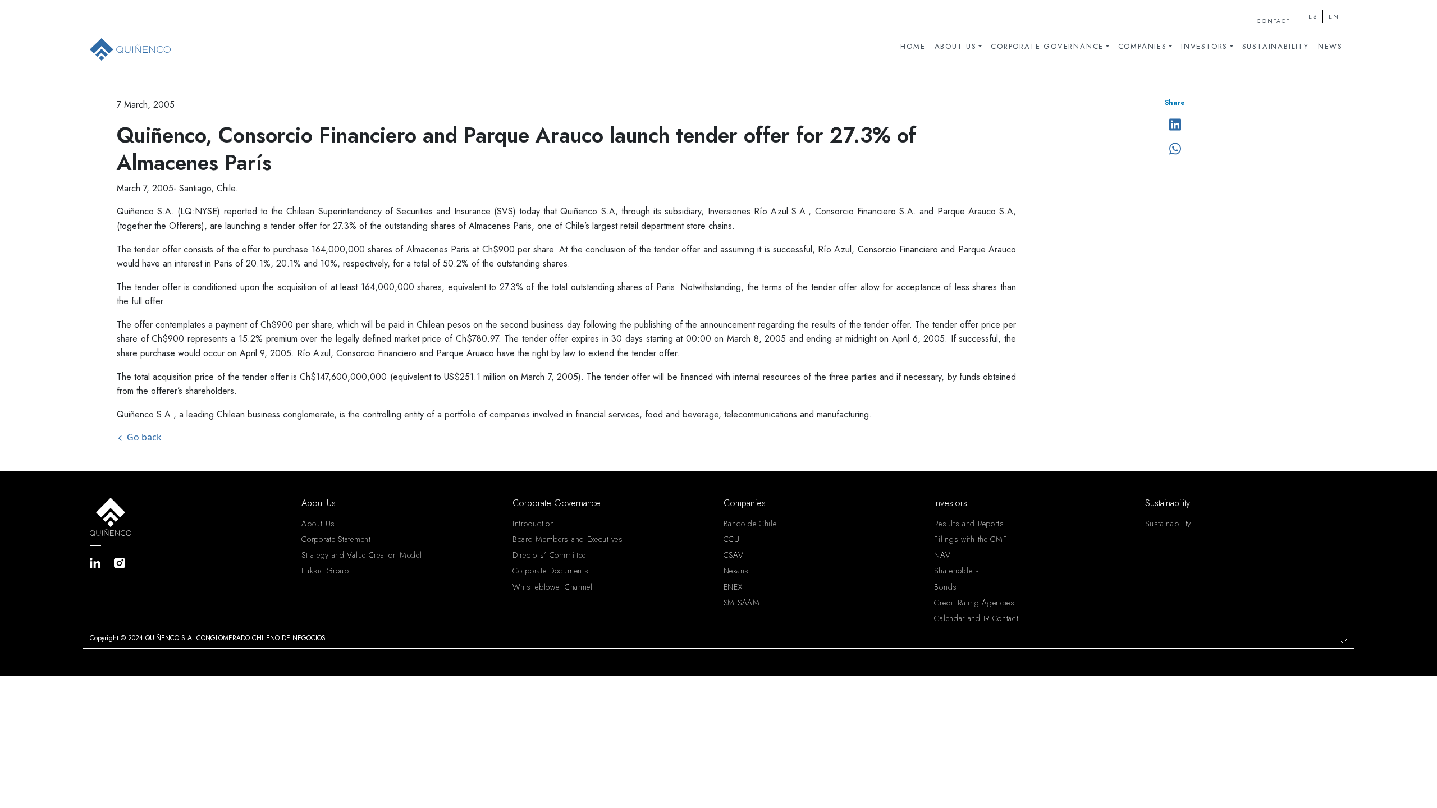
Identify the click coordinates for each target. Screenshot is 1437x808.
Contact (1273, 21)
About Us (956, 46)
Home (912, 46)
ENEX (733, 587)
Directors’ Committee (549, 555)
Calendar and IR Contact (976, 618)
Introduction (533, 523)
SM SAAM (742, 602)
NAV (942, 555)
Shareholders (956, 570)
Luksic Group (325, 570)
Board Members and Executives (567, 539)
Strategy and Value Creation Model (361, 555)
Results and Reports (969, 523)
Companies (1142, 46)
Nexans (736, 570)
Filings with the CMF (970, 539)
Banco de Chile (750, 523)
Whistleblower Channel (552, 587)
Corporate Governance (1047, 46)
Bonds (945, 587)
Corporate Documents (550, 570)
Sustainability (1275, 46)
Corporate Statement (335, 539)
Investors (1204, 46)
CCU (732, 539)
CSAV (734, 555)
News (1330, 46)
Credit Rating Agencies (974, 602)
